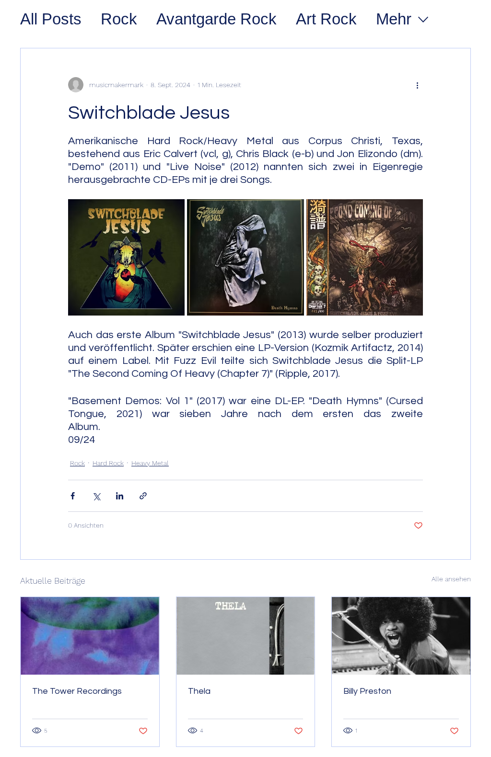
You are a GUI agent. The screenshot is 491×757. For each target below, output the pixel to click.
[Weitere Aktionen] (417, 84)
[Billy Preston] (401, 636)
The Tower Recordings (77, 691)
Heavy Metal (150, 463)
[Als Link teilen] (143, 495)
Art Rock (326, 19)
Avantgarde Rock (216, 19)
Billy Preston (367, 691)
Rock (119, 19)
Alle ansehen (451, 579)
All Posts (51, 19)
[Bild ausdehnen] (126, 257)
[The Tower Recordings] (90, 636)
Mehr (393, 19)
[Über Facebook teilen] (72, 495)
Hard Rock (108, 463)
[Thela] (245, 636)
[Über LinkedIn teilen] (119, 495)
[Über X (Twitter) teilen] (96, 495)
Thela (199, 691)
